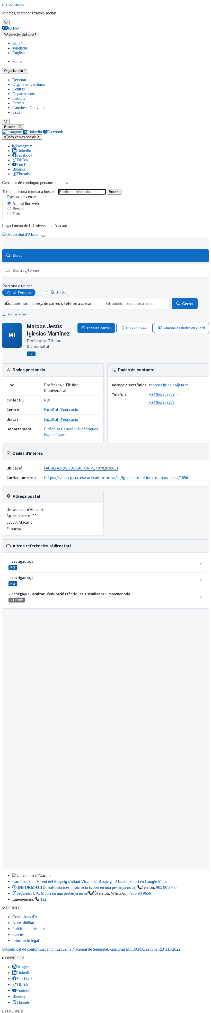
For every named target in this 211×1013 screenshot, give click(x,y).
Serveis (18, 103)
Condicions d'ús (25, 917)
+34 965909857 (162, 394)
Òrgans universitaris (28, 84)
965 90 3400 (166, 887)
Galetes (18, 934)
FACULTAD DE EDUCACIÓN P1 (81, 468)
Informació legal (25, 940)
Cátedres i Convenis (28, 107)
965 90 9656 (140, 893)
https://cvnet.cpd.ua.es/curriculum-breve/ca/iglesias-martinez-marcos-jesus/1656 (116, 478)
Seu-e (17, 61)
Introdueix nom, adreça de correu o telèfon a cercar (47, 303)
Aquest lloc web (25, 203)
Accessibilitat (23, 922)
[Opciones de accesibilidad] (6, 22)
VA (19, 34)
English (18, 53)
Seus (16, 112)
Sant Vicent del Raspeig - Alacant (89, 881)
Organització (13, 71)
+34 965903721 (162, 402)
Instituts (18, 98)
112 (43, 899)
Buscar (114, 192)
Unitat (18, 214)
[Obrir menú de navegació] (43, 236)
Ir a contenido (13, 4)
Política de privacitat (28, 928)
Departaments (23, 93)
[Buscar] (6, 121)
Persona (19, 208)
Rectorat (19, 80)
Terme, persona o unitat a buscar (28, 191)
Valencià (19, 48)
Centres (18, 89)
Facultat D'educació (61, 410)
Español (18, 43)
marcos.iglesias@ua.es (169, 385)
